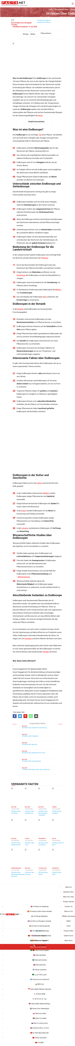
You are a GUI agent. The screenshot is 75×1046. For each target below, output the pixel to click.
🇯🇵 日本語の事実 (39, 994)
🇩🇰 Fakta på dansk (39, 955)
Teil (40, 135)
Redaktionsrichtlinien (44, 22)
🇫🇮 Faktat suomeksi (39, 970)
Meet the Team (68, 897)
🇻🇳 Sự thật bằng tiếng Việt (39, 1033)
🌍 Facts (39, 931)
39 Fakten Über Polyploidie (30, 736)
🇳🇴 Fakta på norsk (39, 965)
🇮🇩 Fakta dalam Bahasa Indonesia (39, 989)
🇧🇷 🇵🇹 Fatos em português (39, 950)
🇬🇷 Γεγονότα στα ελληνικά (39, 979)
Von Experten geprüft (44, 20)
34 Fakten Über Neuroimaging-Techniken (43, 813)
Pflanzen (44, 258)
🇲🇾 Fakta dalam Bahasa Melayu (39, 1004)
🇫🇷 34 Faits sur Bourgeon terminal (39, 921)
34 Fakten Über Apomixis (29, 744)
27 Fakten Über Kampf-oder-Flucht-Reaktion (36, 769)
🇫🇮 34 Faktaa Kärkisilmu (39, 916)
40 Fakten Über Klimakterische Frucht (33, 753)
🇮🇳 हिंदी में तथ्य (39, 984)
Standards (17, 688)
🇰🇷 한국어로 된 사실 (39, 999)
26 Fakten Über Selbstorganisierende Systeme (18, 874)
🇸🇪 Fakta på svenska (39, 960)
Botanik (20, 309)
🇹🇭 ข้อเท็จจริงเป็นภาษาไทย (39, 1028)
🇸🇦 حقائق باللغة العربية (39, 974)
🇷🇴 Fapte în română (39, 1018)
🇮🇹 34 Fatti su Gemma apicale (39, 926)
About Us (68, 887)
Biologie (29, 34)
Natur (40, 115)
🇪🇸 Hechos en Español (39, 940)
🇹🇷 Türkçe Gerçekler (39, 1038)
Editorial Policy (68, 892)
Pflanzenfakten (46, 33)
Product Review (68, 902)
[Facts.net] (13, 2)
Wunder (46, 652)
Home (51, 9)
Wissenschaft (61, 9)
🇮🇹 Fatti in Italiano (39, 945)
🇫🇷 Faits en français (39, 936)
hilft (44, 297)
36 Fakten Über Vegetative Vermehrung (34, 727)
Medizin (46, 493)
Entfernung (21, 275)
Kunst (23, 511)
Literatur (24, 528)
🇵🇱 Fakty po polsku (39, 1013)
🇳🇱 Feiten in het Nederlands (39, 1008)
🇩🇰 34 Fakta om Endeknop (39, 906)
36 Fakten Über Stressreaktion (31, 761)
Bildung (58, 290)
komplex (28, 639)
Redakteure (53, 691)
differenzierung (24, 577)
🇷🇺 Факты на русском (39, 1023)
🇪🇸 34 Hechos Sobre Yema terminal (39, 911)
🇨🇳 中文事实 (39, 1042)
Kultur (39, 483)
